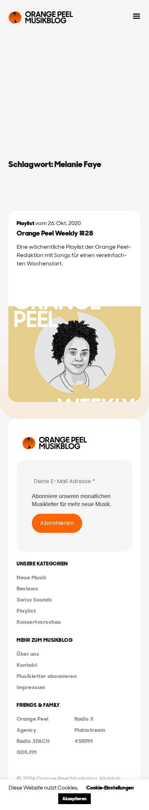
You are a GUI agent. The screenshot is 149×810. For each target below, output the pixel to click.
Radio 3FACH (33, 741)
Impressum (31, 687)
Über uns (28, 654)
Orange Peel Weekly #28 (55, 233)
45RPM (83, 741)
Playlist (25, 223)
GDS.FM (26, 752)
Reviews (27, 588)
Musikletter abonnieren (47, 676)
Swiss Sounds (34, 599)
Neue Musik (31, 577)
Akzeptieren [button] (74, 799)
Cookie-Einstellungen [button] (110, 787)
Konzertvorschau (39, 622)
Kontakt (27, 665)
